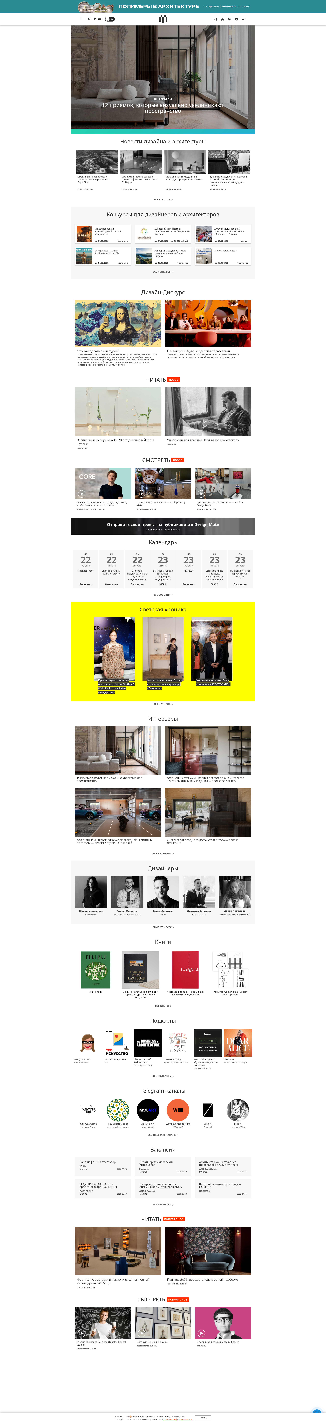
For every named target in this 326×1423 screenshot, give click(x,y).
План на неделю (86, 1287)
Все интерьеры (162, 853)
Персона (172, 444)
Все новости (162, 199)
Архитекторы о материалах (91, 509)
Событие (82, 448)
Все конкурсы (162, 271)
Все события (162, 594)
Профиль (201, 1346)
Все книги (162, 1005)
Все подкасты (162, 1075)
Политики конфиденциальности (178, 1419)
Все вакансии (162, 1204)
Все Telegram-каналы (162, 1134)
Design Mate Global (147, 509)
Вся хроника (162, 704)
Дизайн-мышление (178, 1284)
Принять (203, 1418)
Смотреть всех (162, 927)
